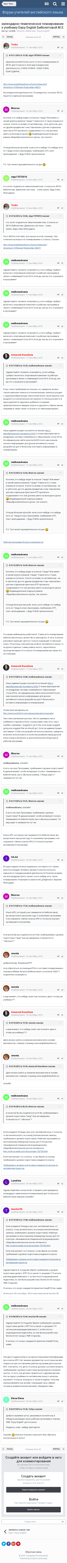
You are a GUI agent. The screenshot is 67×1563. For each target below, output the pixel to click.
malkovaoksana (19, 260)
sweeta (15, 953)
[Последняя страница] (63, 37)
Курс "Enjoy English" (41, 31)
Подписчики (30, 1522)
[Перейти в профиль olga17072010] (6, 178)
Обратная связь (33, 1552)
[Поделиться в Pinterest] (18, 1544)
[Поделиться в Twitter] (4, 1544)
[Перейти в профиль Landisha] (6, 1182)
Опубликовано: (27, 47)
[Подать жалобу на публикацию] (58, 47)
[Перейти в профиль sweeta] (6, 955)
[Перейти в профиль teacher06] (6, 1210)
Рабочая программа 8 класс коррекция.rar (23, 542)
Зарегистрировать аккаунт (33, 1490)
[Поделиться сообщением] (62, 47)
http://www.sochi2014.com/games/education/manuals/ (28, 713)
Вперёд (56, 37)
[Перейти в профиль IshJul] (6, 858)
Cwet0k (12, 31)
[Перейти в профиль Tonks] (6, 46)
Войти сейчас (33, 1510)
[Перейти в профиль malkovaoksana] (6, 262)
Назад (10, 37)
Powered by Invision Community (33, 1558)
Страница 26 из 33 (33, 37)
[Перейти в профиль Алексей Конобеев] (6, 356)
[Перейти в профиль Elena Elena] (6, 1400)
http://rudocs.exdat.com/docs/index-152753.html (25, 1151)
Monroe (15, 108)
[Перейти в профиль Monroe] (6, 109)
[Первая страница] (3, 37)
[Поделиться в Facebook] (8, 1544)
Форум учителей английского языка (32, 12)
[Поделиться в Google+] (13, 1544)
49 (63, 1522)
